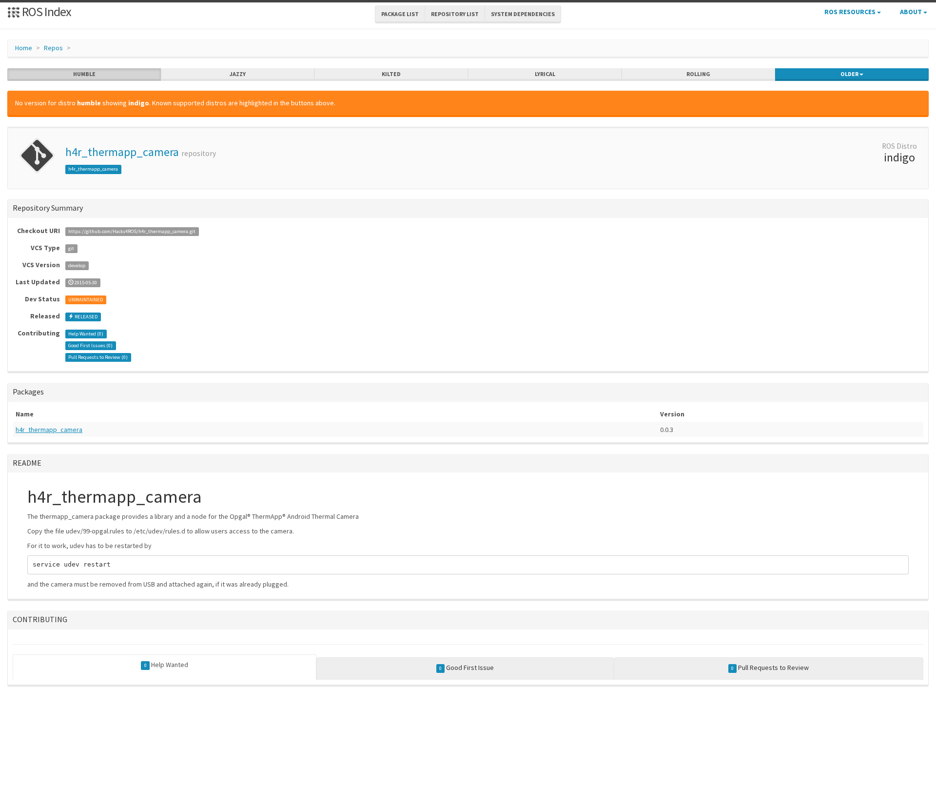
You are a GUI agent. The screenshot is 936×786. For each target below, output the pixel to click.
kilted (391, 74)
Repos (53, 47)
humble (84, 74)
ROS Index (45, 11)
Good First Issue (466, 667)
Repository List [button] (455, 14)
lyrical (545, 74)
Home (23, 47)
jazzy (238, 74)
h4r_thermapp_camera (122, 151)
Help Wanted (166, 664)
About (911, 11)
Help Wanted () (85, 334)
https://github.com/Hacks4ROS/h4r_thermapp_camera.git (131, 231)
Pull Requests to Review (770, 667)
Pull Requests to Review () (98, 357)
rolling (698, 74)
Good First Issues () (90, 345)
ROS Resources (850, 11)
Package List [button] (400, 14)
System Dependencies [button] (523, 14)
